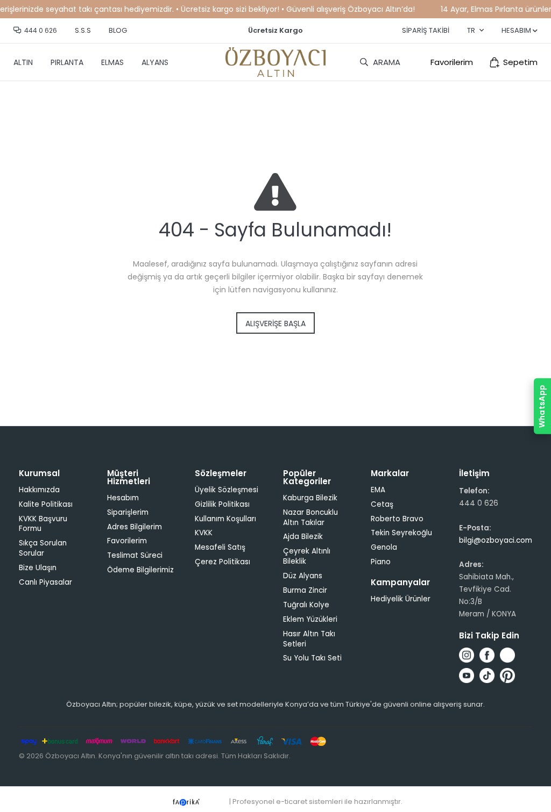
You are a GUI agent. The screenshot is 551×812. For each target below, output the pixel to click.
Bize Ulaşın (37, 568)
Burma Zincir (305, 590)
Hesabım (123, 498)
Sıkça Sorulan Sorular (43, 548)
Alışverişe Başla (275, 323)
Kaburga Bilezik (310, 498)
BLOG (118, 30)
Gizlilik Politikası (222, 504)
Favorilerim (451, 62)
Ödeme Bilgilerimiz (140, 570)
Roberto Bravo (397, 519)
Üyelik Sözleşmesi (226, 490)
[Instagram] (466, 655)
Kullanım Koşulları (225, 519)
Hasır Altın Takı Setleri (309, 639)
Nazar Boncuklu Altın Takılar (310, 517)
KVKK (204, 533)
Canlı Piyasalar (45, 582)
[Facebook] (487, 655)
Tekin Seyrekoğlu (401, 533)
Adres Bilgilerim (134, 527)
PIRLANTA (67, 62)
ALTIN (23, 62)
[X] (507, 655)
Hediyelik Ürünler (400, 599)
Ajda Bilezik (303, 536)
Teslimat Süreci (135, 555)
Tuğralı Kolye (306, 605)
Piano (381, 562)
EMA (378, 490)
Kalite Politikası (46, 504)
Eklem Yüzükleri (310, 619)
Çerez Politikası (222, 562)
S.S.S (83, 30)
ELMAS (112, 62)
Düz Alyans (302, 576)
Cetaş (382, 504)
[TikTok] (487, 675)
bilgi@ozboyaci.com (495, 540)
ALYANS (155, 62)
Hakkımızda (39, 490)
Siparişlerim (128, 512)
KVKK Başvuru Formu (43, 524)
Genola (384, 547)
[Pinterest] (507, 675)
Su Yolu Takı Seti (312, 658)
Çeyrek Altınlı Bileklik (306, 556)
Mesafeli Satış (220, 547)
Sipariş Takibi (425, 30)
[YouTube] (466, 675)
